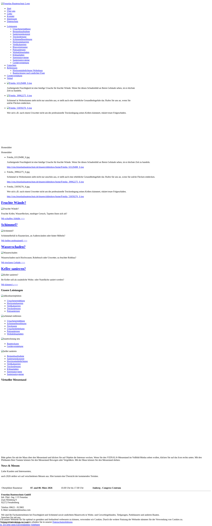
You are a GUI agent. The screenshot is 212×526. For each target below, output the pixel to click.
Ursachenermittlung (22, 29)
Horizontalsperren (21, 42)
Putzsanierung (19, 49)
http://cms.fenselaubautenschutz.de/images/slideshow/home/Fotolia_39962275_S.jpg (45, 182)
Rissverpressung (20, 47)
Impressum (12, 19)
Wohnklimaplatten (21, 52)
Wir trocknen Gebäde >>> (13, 262)
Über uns (11, 11)
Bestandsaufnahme (21, 31)
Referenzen (12, 68)
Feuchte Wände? (13, 202)
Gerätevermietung (21, 62)
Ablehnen (35, 524)
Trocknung (12, 326)
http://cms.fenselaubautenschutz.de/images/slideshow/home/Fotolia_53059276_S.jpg (45, 196)
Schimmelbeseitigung (22, 39)
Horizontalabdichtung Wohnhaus (28, 70)
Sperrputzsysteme (21, 57)
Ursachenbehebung (16, 328)
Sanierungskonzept (21, 34)
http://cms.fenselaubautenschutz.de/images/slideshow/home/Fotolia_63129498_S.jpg (45, 167)
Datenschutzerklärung (62, 522)
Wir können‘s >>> (9, 284)
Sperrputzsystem (14, 371)
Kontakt (10, 16)
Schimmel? (9, 225)
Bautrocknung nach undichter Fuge (29, 73)
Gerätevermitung (14, 75)
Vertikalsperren (19, 44)
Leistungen (12, 26)
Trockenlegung (19, 36)
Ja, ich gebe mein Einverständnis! (15, 524)
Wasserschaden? (13, 247)
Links (9, 13)
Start (9, 8)
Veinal (10, 78)
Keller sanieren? (13, 268)
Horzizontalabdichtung (17, 361)
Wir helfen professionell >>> (14, 240)
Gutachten (11, 65)
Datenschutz (12, 21)
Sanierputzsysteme (21, 60)
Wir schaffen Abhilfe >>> (13, 218)
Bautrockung (13, 343)
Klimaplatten (18, 55)
